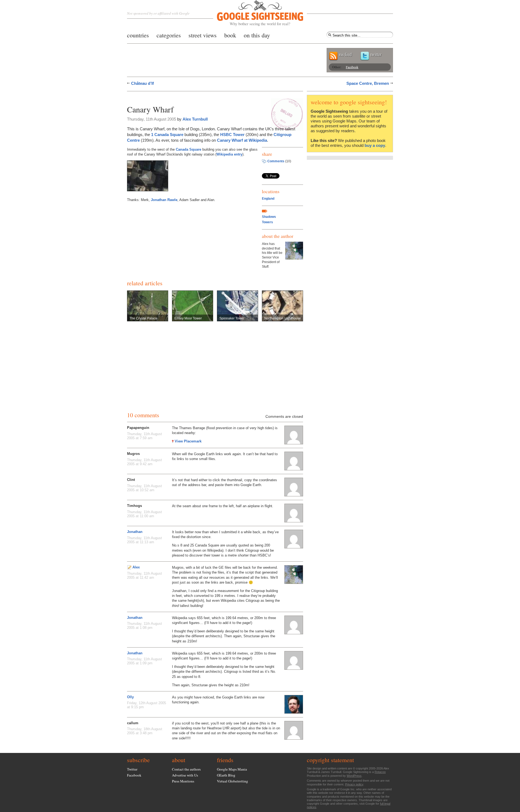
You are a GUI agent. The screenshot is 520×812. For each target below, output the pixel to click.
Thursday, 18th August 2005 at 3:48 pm (144, 731)
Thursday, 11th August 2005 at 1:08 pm (144, 626)
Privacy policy (354, 784)
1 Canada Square (167, 134)
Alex (136, 567)
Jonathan (134, 532)
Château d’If (142, 83)
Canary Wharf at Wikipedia (242, 140)
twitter (375, 54)
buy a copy (375, 145)
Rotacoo (380, 772)
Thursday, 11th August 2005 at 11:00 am (144, 514)
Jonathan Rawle (164, 200)
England (268, 198)
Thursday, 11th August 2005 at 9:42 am (144, 462)
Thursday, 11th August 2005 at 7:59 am (144, 436)
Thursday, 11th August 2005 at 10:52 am (144, 488)
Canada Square (188, 149)
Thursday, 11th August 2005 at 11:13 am (144, 540)
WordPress (354, 775)
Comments (275, 161)
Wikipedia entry (229, 154)
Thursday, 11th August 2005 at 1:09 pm (144, 661)
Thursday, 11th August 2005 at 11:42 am (144, 575)
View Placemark (188, 441)
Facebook (352, 67)
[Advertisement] (190, 97)
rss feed (345, 54)
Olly (130, 697)
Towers (267, 222)
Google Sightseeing (253, 13)
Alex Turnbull (195, 119)
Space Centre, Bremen (367, 83)
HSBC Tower (232, 134)
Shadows (269, 217)
